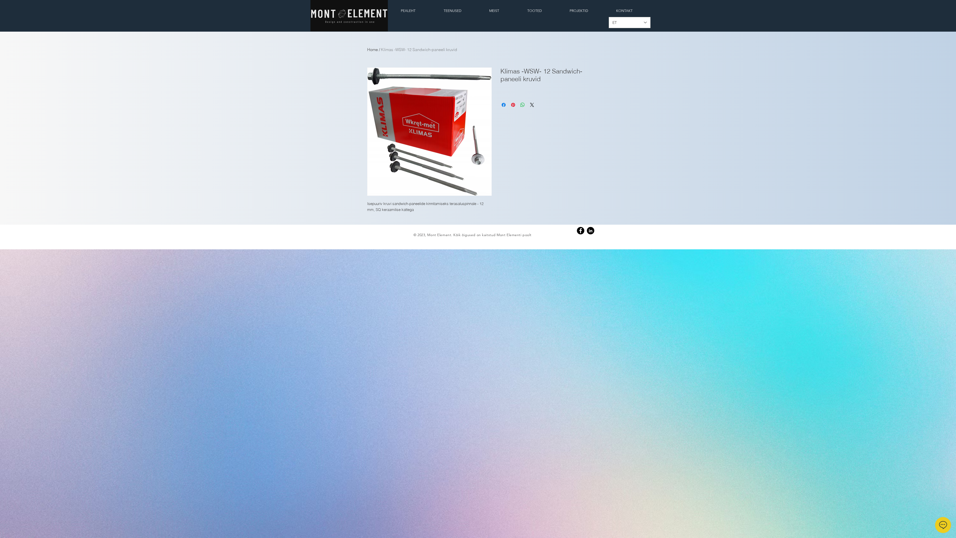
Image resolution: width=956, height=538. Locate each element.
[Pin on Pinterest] (513, 105)
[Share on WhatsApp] (523, 105)
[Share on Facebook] (504, 105)
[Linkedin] (590, 230)
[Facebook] (580, 230)
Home (372, 49)
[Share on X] (532, 105)
